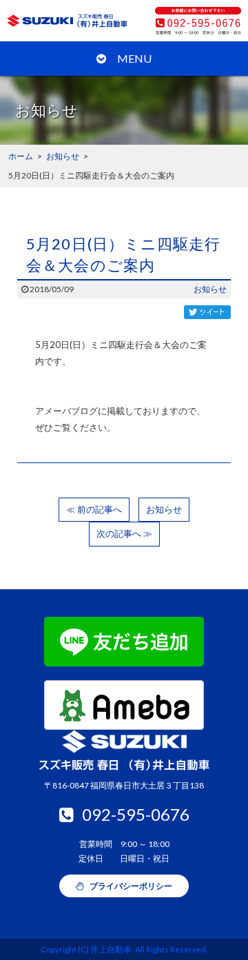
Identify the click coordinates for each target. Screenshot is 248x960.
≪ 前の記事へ (94, 509)
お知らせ (210, 289)
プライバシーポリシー (130, 886)
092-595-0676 (135, 814)
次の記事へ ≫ (124, 533)
